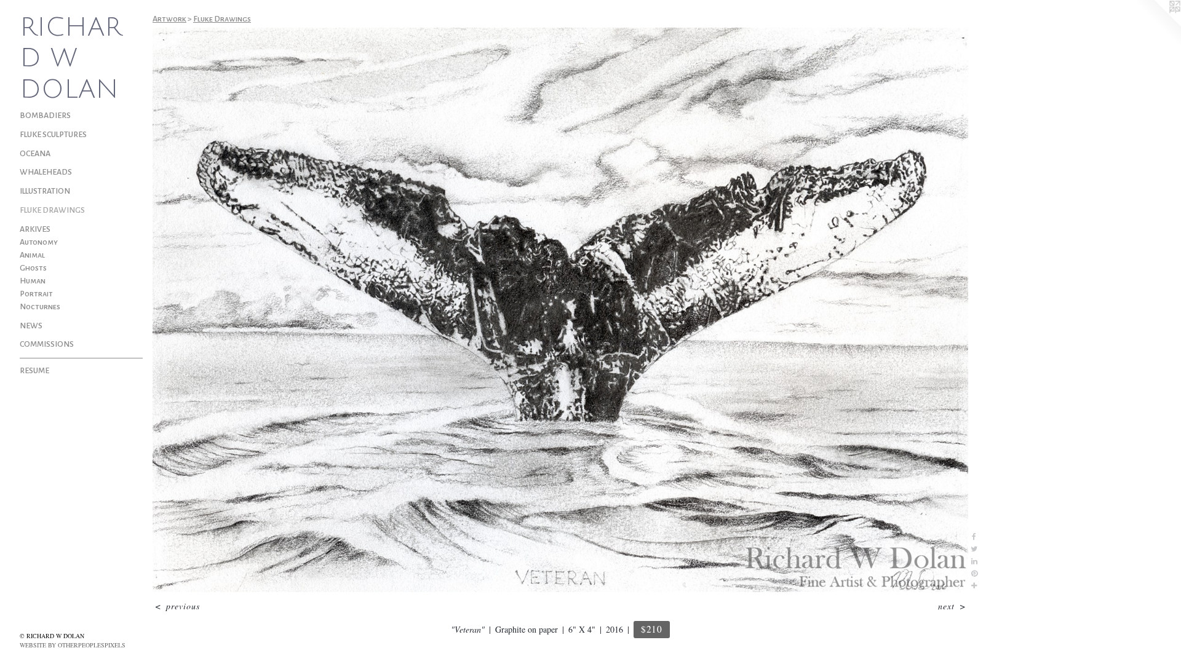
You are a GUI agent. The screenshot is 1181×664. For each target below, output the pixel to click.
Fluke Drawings (52, 210)
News (31, 326)
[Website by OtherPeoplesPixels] (1156, 24)
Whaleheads (46, 172)
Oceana (35, 153)
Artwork (169, 19)
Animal (32, 255)
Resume (34, 370)
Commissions (47, 344)
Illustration (45, 191)
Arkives (35, 229)
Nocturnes (40, 306)
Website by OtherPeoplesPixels (72, 645)
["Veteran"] (560, 310)
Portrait (36, 294)
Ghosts (33, 268)
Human (33, 281)
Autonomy (39, 242)
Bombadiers (45, 115)
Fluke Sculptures (53, 134)
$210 (651, 629)
